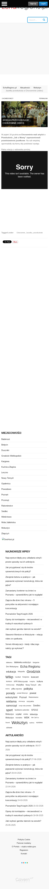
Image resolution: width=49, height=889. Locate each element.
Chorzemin (21, 233)
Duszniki (5, 450)
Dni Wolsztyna (12, 666)
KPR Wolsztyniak (21, 681)
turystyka (19, 718)
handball (18, 677)
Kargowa (5, 461)
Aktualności (25, 88)
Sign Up (33, 4)
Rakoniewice (7, 506)
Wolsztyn (37, 88)
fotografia (21, 671)
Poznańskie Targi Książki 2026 (19, 614)
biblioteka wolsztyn (22, 662)
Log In (43, 4)
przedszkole (38, 233)
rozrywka (30, 701)
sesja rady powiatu (25, 705)
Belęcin (4, 445)
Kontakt (24, 854)
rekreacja (22, 701)
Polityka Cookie (24, 840)
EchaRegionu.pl (10, 88)
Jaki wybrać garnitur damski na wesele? (23, 629)
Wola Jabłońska (8, 522)
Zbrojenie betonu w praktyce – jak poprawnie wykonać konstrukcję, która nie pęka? (24, 581)
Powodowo (6, 489)
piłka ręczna (16, 689)
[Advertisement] (24, 48)
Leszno (4, 472)
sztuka (25, 714)
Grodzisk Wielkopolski (11, 456)
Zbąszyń (5, 533)
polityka (28, 688)
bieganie (36, 662)
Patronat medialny (24, 843)
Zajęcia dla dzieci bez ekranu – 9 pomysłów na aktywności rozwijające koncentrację (21, 604)
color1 (21, 862)
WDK (26, 717)
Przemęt (5, 500)
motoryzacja (10, 685)
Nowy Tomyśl (7, 478)
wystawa (39, 722)
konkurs (9, 681)
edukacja (11, 671)
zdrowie (9, 728)
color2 (23, 862)
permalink (43, 98)
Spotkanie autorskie (22, 710)
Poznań (4, 494)
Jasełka (29, 233)
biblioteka (9, 662)
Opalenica (5, 483)
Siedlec (4, 511)
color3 (25, 862)
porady (10, 693)
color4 (27, 862)
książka (32, 681)
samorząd (11, 705)
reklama (11, 701)
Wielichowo (6, 517)
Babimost (5, 439)
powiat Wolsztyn (22, 693)
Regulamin (24, 850)
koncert (35, 677)
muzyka (20, 685)
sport (9, 710)
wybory (31, 722)
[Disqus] (24, 283)
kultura (40, 681)
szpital (18, 714)
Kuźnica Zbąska (8, 467)
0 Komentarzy (7, 98)
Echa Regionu (30, 666)
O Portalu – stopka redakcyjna (24, 847)
